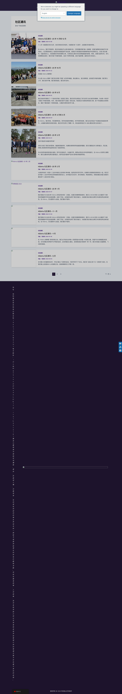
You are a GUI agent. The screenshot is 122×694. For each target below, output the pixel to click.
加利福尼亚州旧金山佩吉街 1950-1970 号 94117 (13, 320)
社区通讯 (40, 35)
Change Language (74, 13)
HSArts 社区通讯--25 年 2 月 (49, 167)
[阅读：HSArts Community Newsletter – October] (23, 237)
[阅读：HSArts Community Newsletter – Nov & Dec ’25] (23, 45)
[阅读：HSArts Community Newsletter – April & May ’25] (23, 117)
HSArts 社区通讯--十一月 (47, 211)
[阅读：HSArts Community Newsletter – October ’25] (23, 72)
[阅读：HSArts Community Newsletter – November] (23, 215)
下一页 (108, 274)
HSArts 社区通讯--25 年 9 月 (49, 93)
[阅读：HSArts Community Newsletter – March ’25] (23, 143)
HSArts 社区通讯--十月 (47, 234)
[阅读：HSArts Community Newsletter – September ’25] (23, 96)
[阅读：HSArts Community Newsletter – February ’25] (20, 161)
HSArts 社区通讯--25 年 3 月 (49, 135)
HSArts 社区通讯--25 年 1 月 (49, 189)
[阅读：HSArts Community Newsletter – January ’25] (16, 184)
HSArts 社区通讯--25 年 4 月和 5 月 (51, 115)
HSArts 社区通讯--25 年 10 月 (49, 68)
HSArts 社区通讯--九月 (47, 256)
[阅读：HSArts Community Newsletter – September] (23, 258)
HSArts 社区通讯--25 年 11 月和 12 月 (52, 39)
